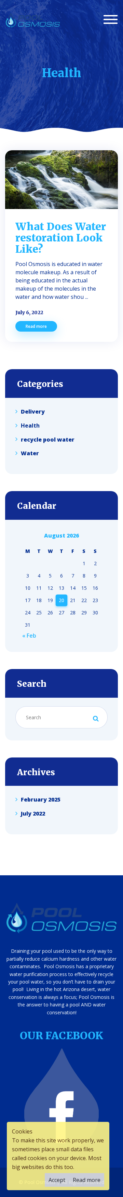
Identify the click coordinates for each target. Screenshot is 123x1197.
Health (30, 425)
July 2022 (33, 813)
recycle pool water (47, 439)
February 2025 (40, 799)
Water (30, 453)
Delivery (33, 411)
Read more (36, 326)
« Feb (29, 635)
